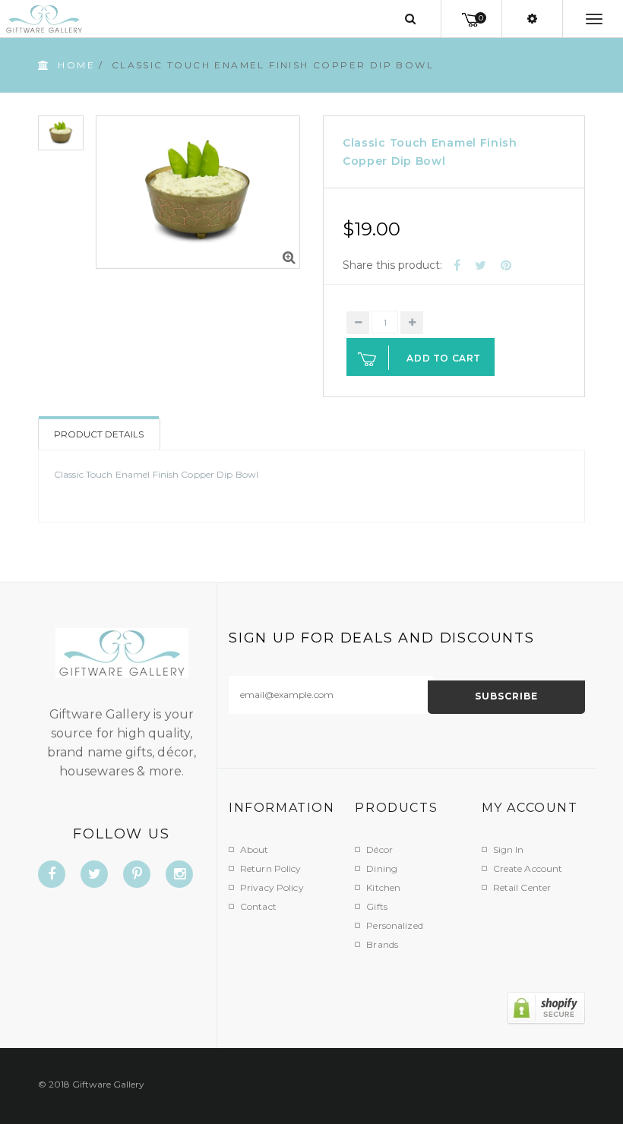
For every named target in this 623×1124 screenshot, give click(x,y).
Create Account (528, 868)
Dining (381, 868)
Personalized (394, 925)
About (254, 849)
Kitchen (383, 887)
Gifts (376, 906)
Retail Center (522, 887)
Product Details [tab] (99, 434)
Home (76, 65)
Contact (258, 906)
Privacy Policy (272, 887)
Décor (379, 849)
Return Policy (271, 868)
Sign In (508, 849)
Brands (382, 944)
